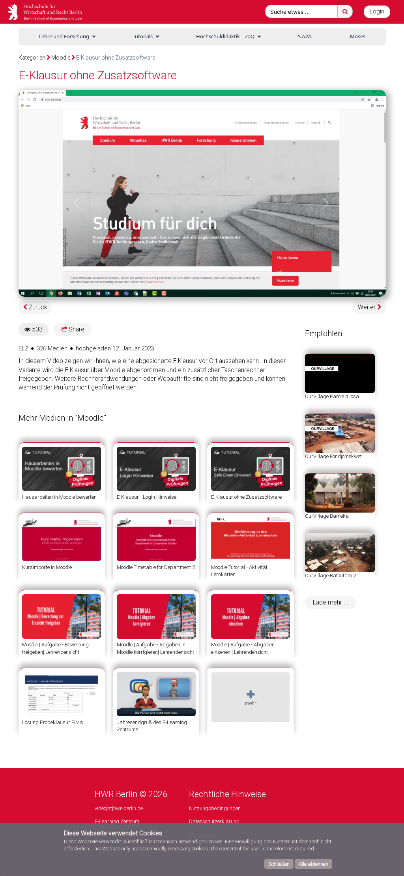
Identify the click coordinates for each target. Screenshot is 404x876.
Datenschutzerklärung (214, 821)
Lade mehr (328, 602)
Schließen (279, 864)
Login (377, 11)
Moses (357, 36)
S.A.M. (305, 36)
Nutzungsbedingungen (215, 808)
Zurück (37, 307)
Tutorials (143, 36)
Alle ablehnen (313, 864)
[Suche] (345, 11)
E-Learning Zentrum (117, 821)
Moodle (60, 57)
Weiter (367, 307)
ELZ (23, 348)
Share (75, 329)
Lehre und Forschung (64, 36)
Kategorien (32, 57)
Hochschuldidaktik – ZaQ (225, 36)
